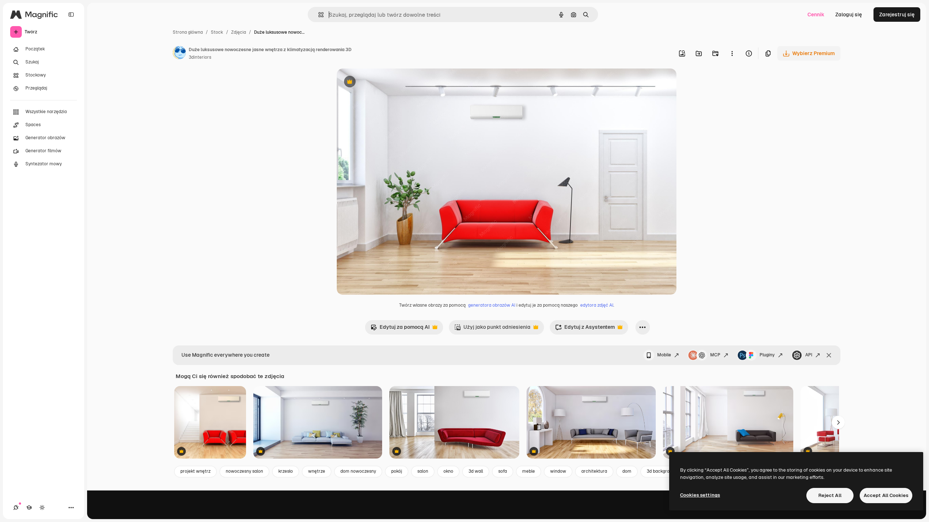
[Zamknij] (829, 355)
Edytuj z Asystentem (585, 329)
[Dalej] (838, 422)
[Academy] (29, 507)
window (558, 471)
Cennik (815, 14)
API (808, 355)
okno (448, 471)
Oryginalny (387, 82)
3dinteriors (200, 57)
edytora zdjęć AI (596, 305)
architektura (594, 471)
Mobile (664, 355)
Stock (217, 32)
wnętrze (316, 471)
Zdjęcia (238, 32)
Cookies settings (700, 495)
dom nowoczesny (358, 471)
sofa (502, 471)
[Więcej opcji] (732, 53)
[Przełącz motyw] (42, 507)
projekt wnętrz (195, 471)
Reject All (830, 495)
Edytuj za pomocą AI (400, 329)
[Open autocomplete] (318, 14)
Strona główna (188, 32)
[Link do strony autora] (179, 53)
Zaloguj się (848, 14)
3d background (662, 471)
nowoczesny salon (244, 471)
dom (626, 471)
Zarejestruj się (896, 14)
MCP (715, 355)
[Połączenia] (16, 507)
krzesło (285, 471)
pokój (396, 471)
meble (528, 471)
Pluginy (767, 355)
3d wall (475, 471)
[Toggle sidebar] (71, 14)
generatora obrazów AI (491, 305)
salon (422, 471)
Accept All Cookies (886, 495)
